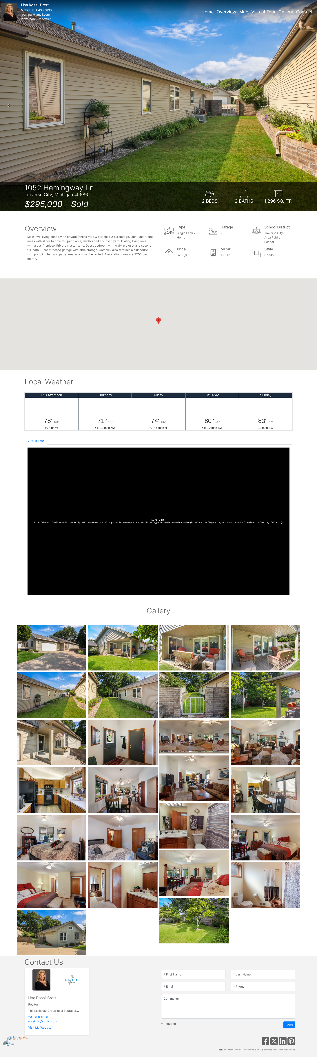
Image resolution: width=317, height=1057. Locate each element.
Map (243, 11)
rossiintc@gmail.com (35, 14)
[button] (8, 105)
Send (289, 1025)
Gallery (285, 11)
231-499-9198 (42, 10)
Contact (304, 11)
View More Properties (36, 19)
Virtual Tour (263, 11)
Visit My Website (39, 1027)
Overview (226, 11)
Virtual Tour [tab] (36, 441)
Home (207, 11)
